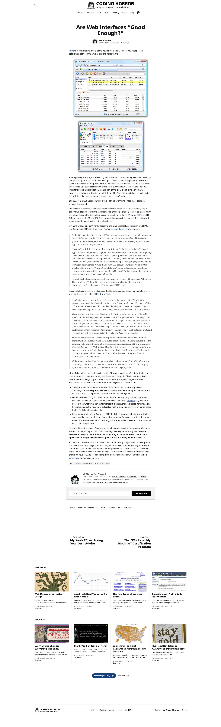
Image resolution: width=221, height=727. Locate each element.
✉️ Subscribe (141, 493)
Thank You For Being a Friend (90, 646)
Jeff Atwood (105, 40)
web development (75, 463)
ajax (96, 463)
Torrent (72, 51)
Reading (116, 12)
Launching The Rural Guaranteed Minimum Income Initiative (129, 649)
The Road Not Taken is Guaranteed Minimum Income (169, 647)
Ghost (168, 710)
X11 (71, 218)
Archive (79, 12)
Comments (124, 43)
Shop (132, 12)
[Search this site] (35, 4)
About (124, 12)
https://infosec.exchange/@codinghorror (109, 482)
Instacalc (131, 401)
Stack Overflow (119, 476)
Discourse (90, 12)
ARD (95, 218)
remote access (105, 463)
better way (74, 458)
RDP (139, 215)
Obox (184, 710)
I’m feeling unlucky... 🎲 (104, 676)
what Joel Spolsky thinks (120, 229)
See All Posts (123, 675)
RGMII (107, 12)
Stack (99, 12)
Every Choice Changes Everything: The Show (47, 647)
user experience (88, 463)
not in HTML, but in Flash (99, 294)
